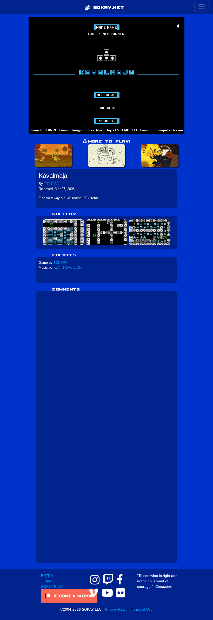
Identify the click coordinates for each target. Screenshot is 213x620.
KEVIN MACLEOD (68, 267)
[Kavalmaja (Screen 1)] (63, 232)
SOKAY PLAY (52, 586)
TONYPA (52, 184)
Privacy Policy (116, 609)
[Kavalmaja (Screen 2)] (106, 232)
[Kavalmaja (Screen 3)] (149, 232)
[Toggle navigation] (201, 6)
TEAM (46, 581)
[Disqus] (107, 359)
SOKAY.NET (107, 7)
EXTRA (47, 576)
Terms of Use (142, 609)
